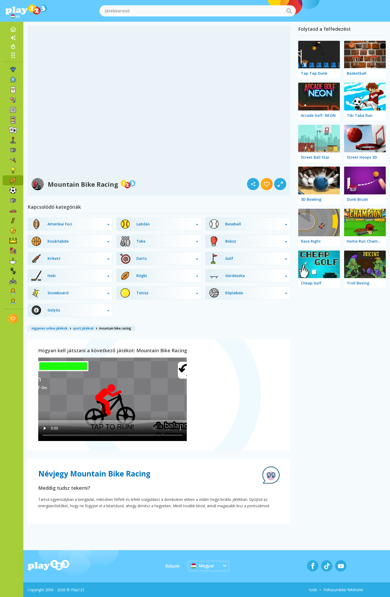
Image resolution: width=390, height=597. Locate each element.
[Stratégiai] (13, 241)
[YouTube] (340, 566)
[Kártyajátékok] (13, 120)
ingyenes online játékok (50, 328)
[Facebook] (312, 566)
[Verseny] (13, 211)
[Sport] (13, 180)
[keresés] (288, 10)
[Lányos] (13, 291)
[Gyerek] (13, 301)
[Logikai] (13, 170)
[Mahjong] (13, 90)
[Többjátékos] (13, 281)
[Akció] (13, 160)
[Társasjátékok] (13, 150)
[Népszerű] (13, 46)
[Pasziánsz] (13, 130)
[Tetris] (13, 251)
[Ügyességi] (13, 221)
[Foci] (13, 190)
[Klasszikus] (13, 200)
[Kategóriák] (13, 55)
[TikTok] (326, 566)
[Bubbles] (13, 100)
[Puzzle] (13, 80)
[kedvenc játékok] (13, 318)
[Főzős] (13, 261)
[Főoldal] (13, 29)
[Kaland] (13, 231)
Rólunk (173, 566)
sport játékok (83, 328)
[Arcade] (13, 140)
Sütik (313, 589)
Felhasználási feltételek (343, 589)
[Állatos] (13, 271)
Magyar (206, 566)
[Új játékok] (13, 38)
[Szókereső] (13, 110)
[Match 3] (13, 70)
